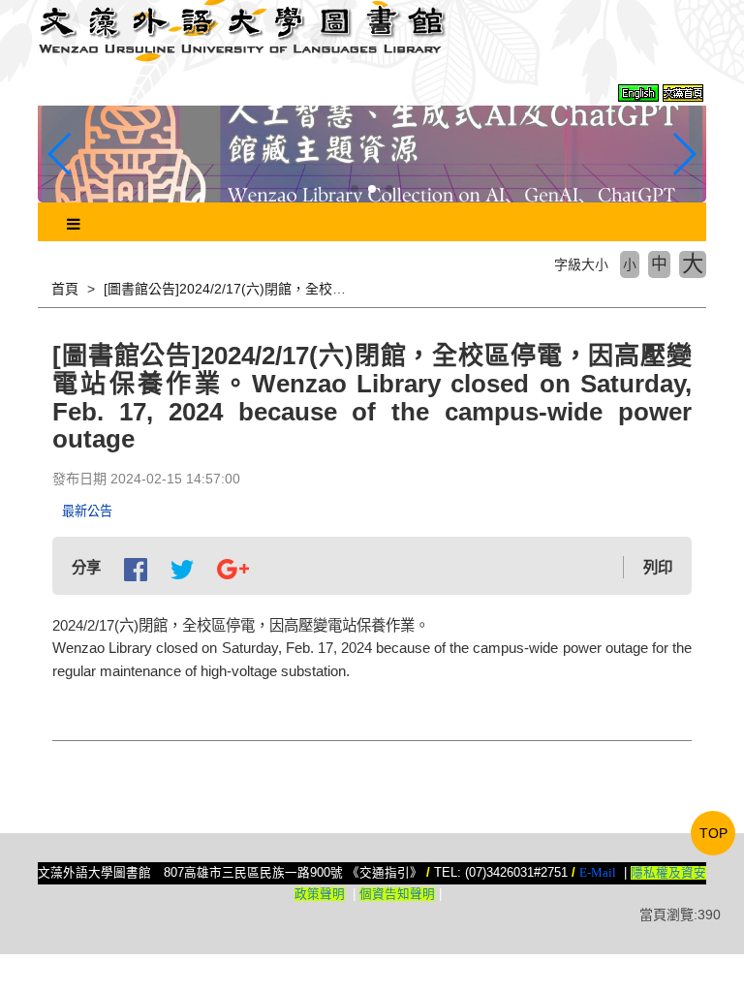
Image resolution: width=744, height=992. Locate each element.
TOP (713, 833)
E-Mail (597, 873)
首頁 (64, 288)
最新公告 (87, 511)
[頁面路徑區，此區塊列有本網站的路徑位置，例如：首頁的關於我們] (40, 288)
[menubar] (73, 224)
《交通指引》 (384, 873)
